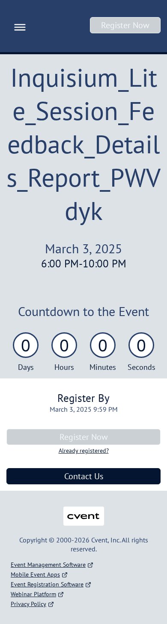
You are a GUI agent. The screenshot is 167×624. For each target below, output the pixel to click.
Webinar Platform (33, 594)
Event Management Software (48, 564)
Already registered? (84, 450)
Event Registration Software (47, 584)
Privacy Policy (28, 604)
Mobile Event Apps (35, 574)
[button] (17, 26)
